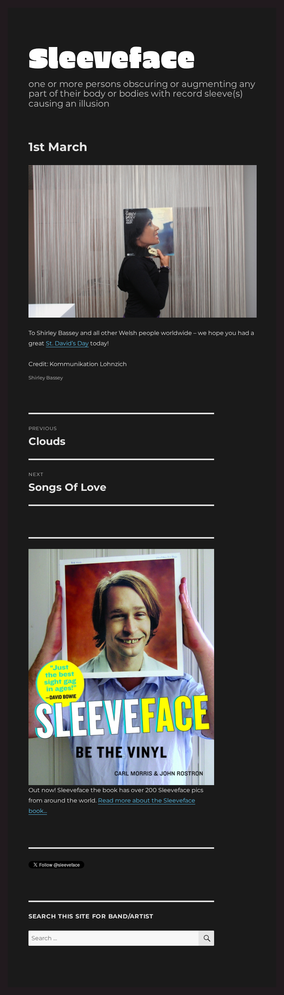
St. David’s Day (67, 343)
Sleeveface (111, 56)
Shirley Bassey (45, 378)
